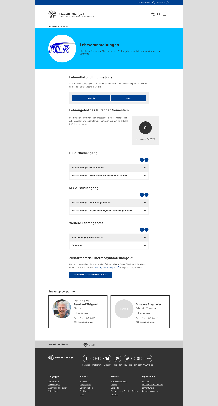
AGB (82, 394)
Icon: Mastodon (117, 358)
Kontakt (91, 345)
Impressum (85, 381)
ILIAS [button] (128, 98)
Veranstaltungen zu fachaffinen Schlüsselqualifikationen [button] (99, 175)
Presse (114, 384)
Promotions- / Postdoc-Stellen (124, 391)
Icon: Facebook (86, 358)
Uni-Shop (115, 394)
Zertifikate (84, 391)
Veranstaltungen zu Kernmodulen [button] (88, 167)
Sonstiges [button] (77, 245)
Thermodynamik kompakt (104, 267)
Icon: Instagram (97, 358)
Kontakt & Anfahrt (119, 381)
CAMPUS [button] (91, 98)
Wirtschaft (53, 391)
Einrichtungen (148, 387)
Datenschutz (85, 384)
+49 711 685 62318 (149, 317)
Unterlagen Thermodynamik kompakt (90, 275)
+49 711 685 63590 (87, 317)
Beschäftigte (54, 384)
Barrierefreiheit (86, 387)
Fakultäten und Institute (152, 384)
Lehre (54, 26)
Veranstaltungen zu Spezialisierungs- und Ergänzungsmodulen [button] (102, 210)
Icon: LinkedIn (138, 358)
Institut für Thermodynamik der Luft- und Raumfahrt (49, 26)
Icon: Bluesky (107, 358)
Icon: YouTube (128, 358)
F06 (161, 2)
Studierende (53, 381)
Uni (144, 2)
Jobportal (115, 387)
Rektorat (146, 381)
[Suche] (158, 14)
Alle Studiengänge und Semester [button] (87, 237)
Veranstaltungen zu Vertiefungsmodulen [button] (91, 202)
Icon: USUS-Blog (148, 358)
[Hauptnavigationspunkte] (164, 14)
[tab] (109, 167)
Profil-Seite (83, 313)
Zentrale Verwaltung (151, 391)
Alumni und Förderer (57, 387)
